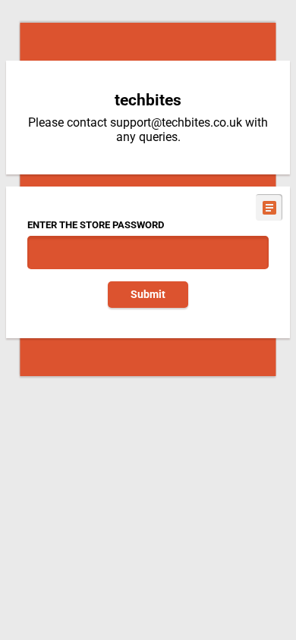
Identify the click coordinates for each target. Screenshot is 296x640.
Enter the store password (95, 225)
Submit (148, 294)
